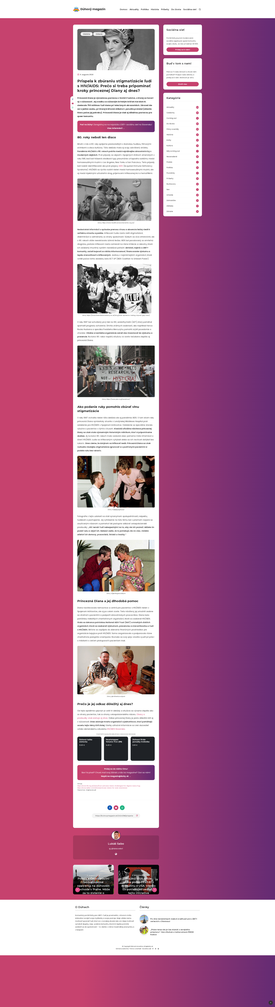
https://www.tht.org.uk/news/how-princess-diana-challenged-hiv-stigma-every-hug (108, 786)
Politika (145, 9)
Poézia (169, 162)
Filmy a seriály (173, 129)
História (155, 9)
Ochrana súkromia (122, 949)
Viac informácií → (116, 128)
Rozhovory (171, 184)
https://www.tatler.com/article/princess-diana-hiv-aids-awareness (102, 788)
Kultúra (170, 145)
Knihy (169, 140)
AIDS (121, 166)
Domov (123, 9)
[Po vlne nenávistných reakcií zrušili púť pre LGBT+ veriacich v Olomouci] (144, 919)
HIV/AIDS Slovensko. (116, 729)
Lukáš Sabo (116, 843)
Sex (168, 189)
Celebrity (171, 112)
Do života (176, 9)
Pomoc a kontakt (135, 949)
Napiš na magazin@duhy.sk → (116, 776)
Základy (170, 206)
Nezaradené (172, 156)
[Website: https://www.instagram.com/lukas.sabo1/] (116, 854)
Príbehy (165, 9)
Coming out (172, 118)
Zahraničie (171, 200)
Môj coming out (173, 151)
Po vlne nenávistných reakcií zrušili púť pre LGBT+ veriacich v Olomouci (173, 920)
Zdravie (99, 34)
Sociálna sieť (190, 9)
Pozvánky (171, 173)
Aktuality (134, 9)
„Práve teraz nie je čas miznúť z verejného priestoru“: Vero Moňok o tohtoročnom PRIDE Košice (172, 932)
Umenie (170, 195)
